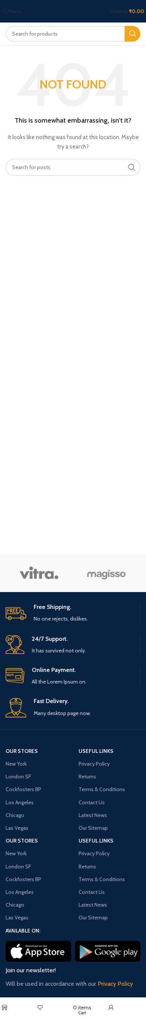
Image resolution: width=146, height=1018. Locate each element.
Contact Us (92, 802)
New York (16, 763)
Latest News (93, 815)
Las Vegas (17, 828)
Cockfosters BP (23, 789)
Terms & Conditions (102, 789)
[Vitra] (39, 573)
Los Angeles (20, 802)
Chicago (15, 815)
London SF (18, 776)
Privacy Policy (94, 763)
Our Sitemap (93, 828)
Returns (87, 776)
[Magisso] (106, 573)
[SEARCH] (132, 34)
